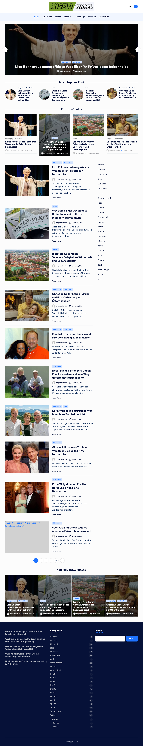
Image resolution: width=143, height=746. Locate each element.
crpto (100, 193)
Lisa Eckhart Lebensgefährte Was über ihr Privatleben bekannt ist (71, 67)
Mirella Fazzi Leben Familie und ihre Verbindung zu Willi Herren (26, 662)
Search (98, 630)
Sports (101, 260)
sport (100, 255)
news (53, 88)
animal (101, 164)
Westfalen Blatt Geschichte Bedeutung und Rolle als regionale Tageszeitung (60, 95)
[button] (71, 73)
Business (102, 184)
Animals (101, 169)
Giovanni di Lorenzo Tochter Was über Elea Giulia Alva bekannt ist (69, 451)
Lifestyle (101, 241)
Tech (100, 265)
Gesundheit (103, 217)
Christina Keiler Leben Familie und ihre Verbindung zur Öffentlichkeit (128, 94)
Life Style (102, 236)
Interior (101, 231)
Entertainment (104, 198)
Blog (65, 406)
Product (101, 250)
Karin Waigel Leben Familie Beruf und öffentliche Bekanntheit (69, 488)
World (100, 279)
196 (56, 560)
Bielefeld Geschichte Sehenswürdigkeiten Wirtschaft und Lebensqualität (95, 95)
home (88, 88)
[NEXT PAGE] (62, 560)
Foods (100, 203)
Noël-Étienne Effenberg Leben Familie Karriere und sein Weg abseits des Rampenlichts (71, 374)
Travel (101, 274)
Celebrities (77, 62)
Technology (103, 269)
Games (101, 212)
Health (101, 222)
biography (66, 62)
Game (101, 207)
